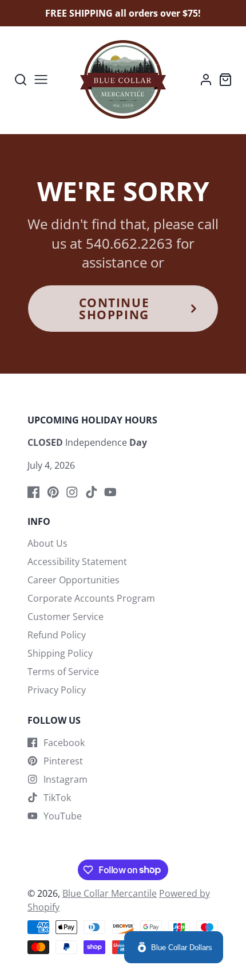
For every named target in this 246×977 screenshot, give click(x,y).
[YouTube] (110, 492)
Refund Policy (56, 635)
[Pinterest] (53, 492)
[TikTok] (91, 492)
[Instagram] (72, 492)
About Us (47, 543)
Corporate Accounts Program (91, 598)
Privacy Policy (56, 690)
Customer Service (65, 616)
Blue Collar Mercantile (109, 893)
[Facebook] (33, 492)
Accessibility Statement (77, 561)
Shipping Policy (60, 653)
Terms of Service (63, 671)
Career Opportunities (73, 580)
